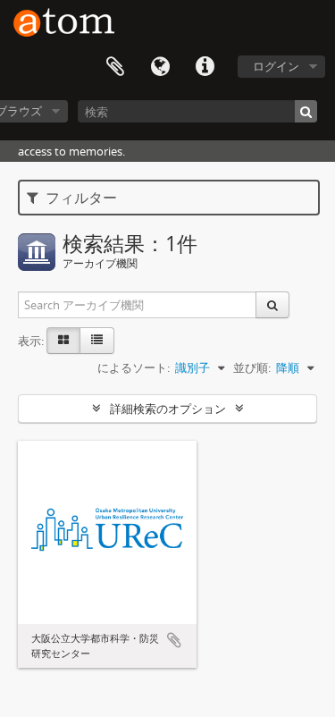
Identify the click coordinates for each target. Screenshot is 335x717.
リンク (204, 67)
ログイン (276, 66)
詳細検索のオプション (168, 409)
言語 (160, 67)
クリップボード (115, 67)
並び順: (252, 367)
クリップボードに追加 (174, 640)
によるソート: (133, 367)
